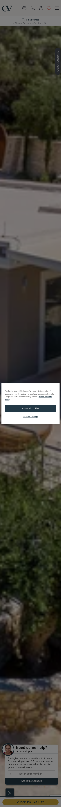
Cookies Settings (30, 417)
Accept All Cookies (30, 408)
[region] (30, 403)
